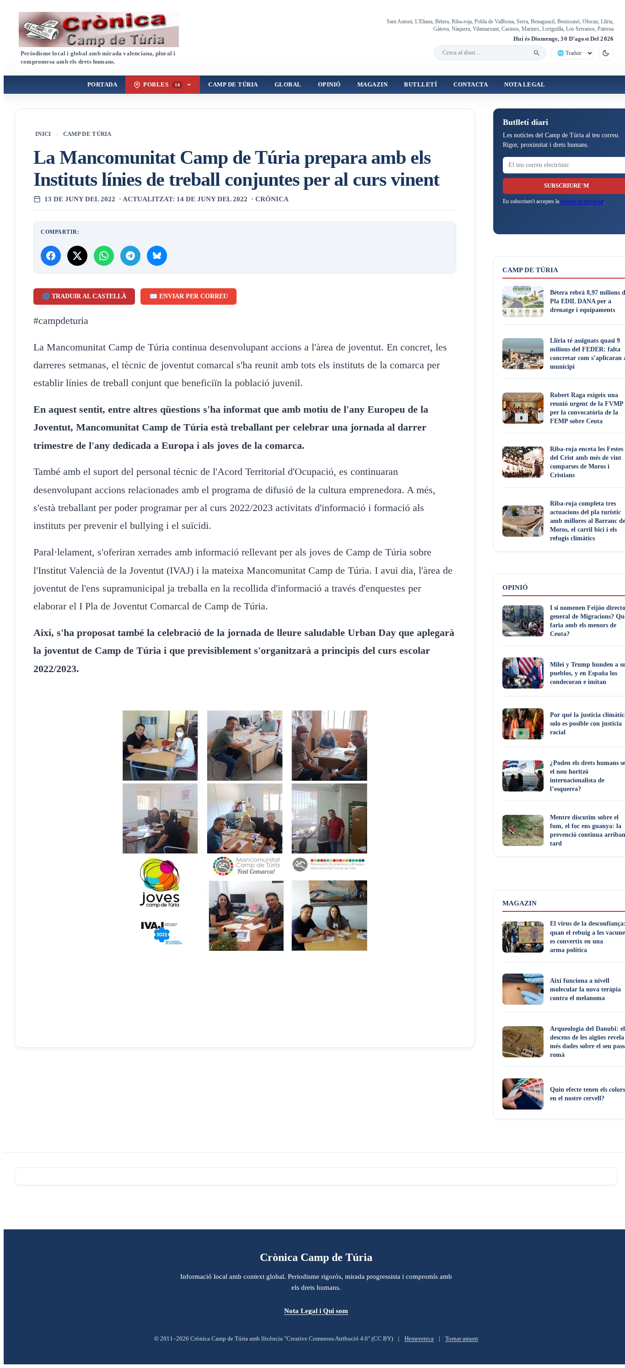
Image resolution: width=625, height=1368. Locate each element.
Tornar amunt (461, 1339)
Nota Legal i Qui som (316, 1310)
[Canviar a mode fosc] (606, 53)
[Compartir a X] (77, 256)
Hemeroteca (419, 1339)
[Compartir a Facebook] (51, 256)
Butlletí (420, 84)
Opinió (329, 84)
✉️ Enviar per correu (189, 296)
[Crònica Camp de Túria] (106, 29)
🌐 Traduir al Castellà (84, 296)
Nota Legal (524, 84)
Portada (102, 84)
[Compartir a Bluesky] (157, 256)
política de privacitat (581, 201)
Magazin (372, 84)
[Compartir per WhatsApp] (104, 256)
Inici (43, 134)
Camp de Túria (233, 84)
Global (288, 84)
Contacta (470, 84)
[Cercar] (536, 53)
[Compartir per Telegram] (130, 256)
